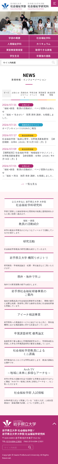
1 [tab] (55, 28)
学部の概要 (14, 38)
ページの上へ (54, 424)
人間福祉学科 (14, 43)
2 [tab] (55, 31)
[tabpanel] (29, 23)
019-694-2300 (14, 441)
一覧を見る (31, 184)
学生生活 (14, 55)
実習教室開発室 (14, 49)
